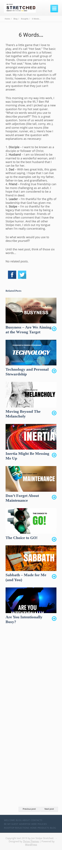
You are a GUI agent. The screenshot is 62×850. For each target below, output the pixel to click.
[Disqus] (31, 676)
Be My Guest (11, 823)
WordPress (31, 844)
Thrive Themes (31, 841)
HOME (33, 827)
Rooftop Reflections (16, 827)
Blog (19, 820)
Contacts (36, 820)
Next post (49, 809)
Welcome (9, 820)
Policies (42, 823)
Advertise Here (28, 823)
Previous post (29, 809)
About (26, 820)
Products (43, 827)
